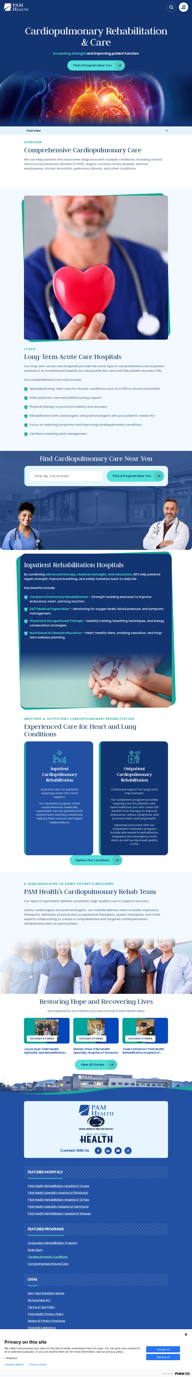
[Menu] (183, 7)
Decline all (163, 1357)
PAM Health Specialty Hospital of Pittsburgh (58, 1193)
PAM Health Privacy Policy (46, 1314)
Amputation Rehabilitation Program (52, 1243)
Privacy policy (38, 1364)
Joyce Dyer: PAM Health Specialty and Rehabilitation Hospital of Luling (44, 1050)
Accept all (163, 1349)
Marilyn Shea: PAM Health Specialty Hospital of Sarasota (95, 1050)
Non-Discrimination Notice (46, 1293)
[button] (171, 7)
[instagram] (128, 1150)
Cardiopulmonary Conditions (48, 1257)
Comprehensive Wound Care (48, 1264)
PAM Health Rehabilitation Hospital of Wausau (59, 1213)
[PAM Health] (84, 7)
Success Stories (42, 1038)
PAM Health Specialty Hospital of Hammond (58, 1206)
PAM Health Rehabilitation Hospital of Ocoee (58, 1186)
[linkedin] (108, 1150)
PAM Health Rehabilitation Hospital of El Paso (58, 1200)
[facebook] (98, 1150)
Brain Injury (35, 1250)
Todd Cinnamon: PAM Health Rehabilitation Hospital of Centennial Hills (143, 1050)
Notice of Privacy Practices (46, 1321)
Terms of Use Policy (41, 1307)
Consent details (13, 1364)
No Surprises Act (39, 1300)
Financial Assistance (42, 1328)
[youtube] (118, 1150)
